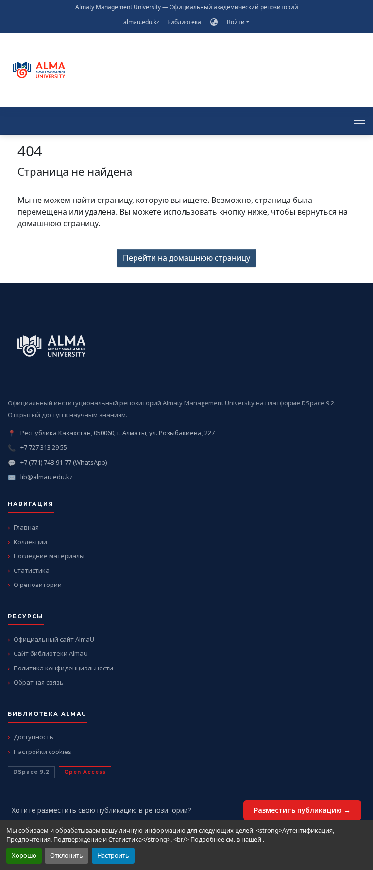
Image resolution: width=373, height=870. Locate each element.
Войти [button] (236, 22)
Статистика (32, 570)
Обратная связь (39, 682)
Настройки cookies (42, 751)
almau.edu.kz (141, 22)
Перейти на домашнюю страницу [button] (186, 257)
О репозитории (38, 584)
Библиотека (184, 22)
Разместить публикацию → (302, 810)
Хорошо (24, 855)
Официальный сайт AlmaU (54, 639)
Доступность (33, 737)
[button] (214, 22)
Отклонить (66, 855)
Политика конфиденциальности (63, 668)
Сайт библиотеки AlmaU (51, 653)
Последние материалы (49, 556)
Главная (26, 527)
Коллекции (30, 541)
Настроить (113, 855)
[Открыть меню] (359, 120)
